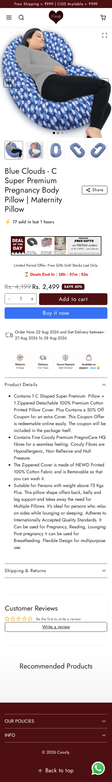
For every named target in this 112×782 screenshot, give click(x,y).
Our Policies (19, 721)
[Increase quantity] (32, 299)
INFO (10, 735)
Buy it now (56, 313)
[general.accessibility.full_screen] (104, 35)
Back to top (59, 770)
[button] (9, 17)
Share (97, 190)
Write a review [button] (56, 626)
